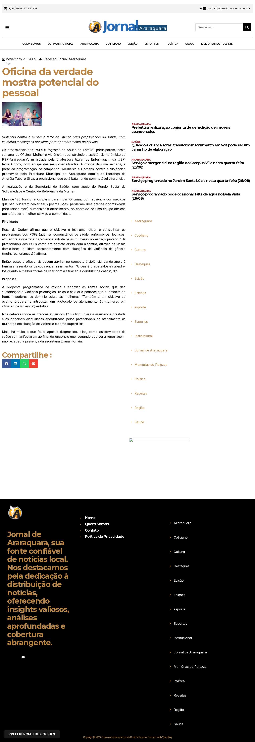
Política (172, 43)
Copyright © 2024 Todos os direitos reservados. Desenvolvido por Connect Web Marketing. (127, 737)
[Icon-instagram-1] (196, 8)
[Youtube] (201, 8)
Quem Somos (31, 43)
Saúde (189, 43)
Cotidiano (113, 43)
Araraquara (89, 43)
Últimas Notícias (61, 43)
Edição (132, 43)
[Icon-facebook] (190, 8)
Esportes (151, 43)
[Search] (247, 27)
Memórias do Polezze (217, 43)
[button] (7, 27)
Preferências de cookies (32, 734)
